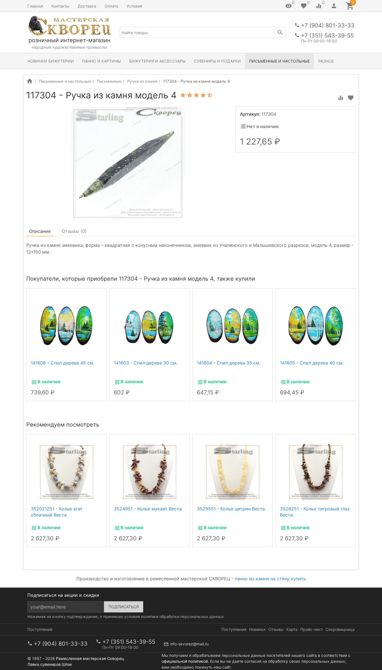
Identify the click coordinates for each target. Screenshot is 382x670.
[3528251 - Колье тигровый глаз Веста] (316, 471)
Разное (326, 61)
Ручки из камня (142, 81)
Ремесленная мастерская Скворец (90, 658)
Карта (292, 629)
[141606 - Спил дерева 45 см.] (67, 325)
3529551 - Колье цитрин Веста (231, 509)
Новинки (257, 629)
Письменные (109, 81)
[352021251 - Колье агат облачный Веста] (67, 471)
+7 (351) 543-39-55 (327, 35)
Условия (134, 6)
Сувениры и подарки (217, 61)
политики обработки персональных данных (182, 616)
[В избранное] (351, 98)
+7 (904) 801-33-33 (328, 25)
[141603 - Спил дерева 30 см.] (150, 325)
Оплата (111, 6)
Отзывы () (74, 231)
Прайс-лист (311, 629)
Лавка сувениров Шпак (49, 664)
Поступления (39, 629)
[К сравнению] (341, 98)
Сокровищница (340, 629)
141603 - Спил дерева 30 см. (145, 363)
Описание (40, 231)
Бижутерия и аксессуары (157, 61)
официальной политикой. (185, 661)
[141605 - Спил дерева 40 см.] (316, 325)
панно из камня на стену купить (270, 578)
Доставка (87, 6)
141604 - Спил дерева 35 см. (228, 363)
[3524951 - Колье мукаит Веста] (150, 471)
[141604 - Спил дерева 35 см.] (233, 325)
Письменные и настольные (279, 61)
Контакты (60, 6)
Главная (35, 6)
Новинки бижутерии (50, 61)
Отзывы (276, 629)
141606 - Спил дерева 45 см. (62, 363)
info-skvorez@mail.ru (189, 643)
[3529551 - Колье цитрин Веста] (233, 471)
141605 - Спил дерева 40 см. (311, 363)
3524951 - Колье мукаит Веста (148, 509)
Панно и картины (101, 61)
